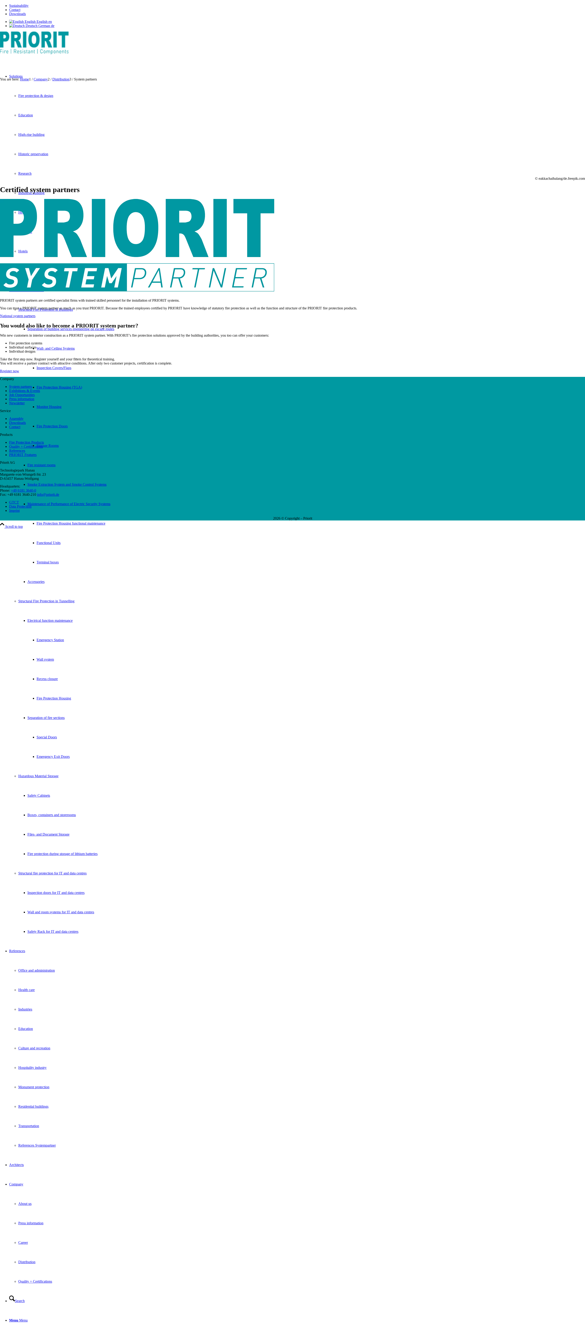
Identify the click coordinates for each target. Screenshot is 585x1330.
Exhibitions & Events (24, 391)
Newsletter (17, 403)
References (17, 451)
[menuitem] (297, 6)
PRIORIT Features (23, 455)
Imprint (14, 510)
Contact (14, 10)
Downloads (17, 14)
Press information (21, 399)
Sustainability (19, 6)
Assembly (16, 419)
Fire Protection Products (26, 442)
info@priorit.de (48, 494)
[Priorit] (34, 53)
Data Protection (20, 506)
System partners (20, 387)
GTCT (14, 502)
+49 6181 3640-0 (23, 490)
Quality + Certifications (26, 446)
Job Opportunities (22, 395)
